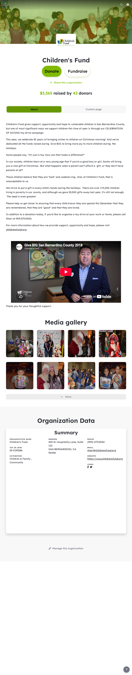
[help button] (126, 669)
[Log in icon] (128, 5)
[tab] (34, 109)
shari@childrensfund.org (101, 450)
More (68, 396)
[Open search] (121, 5)
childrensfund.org (16, 229)
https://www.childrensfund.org (105, 458)
